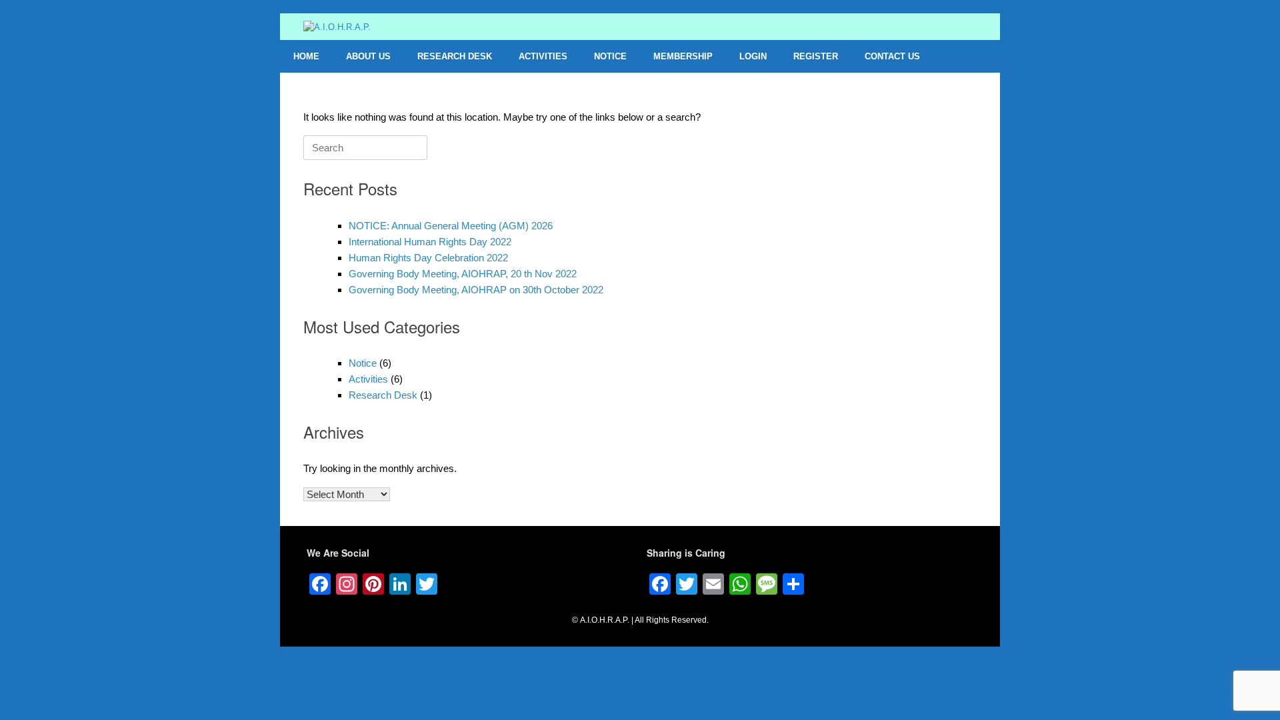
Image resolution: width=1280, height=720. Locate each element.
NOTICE (610, 56)
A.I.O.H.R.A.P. (604, 620)
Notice (363, 363)
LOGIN (753, 56)
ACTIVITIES (543, 56)
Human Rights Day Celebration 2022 (428, 257)
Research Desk (383, 395)
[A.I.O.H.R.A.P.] (337, 26)
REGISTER (815, 56)
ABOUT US (368, 56)
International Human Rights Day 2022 (430, 241)
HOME (306, 56)
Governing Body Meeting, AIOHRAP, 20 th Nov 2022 (463, 273)
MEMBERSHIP (683, 56)
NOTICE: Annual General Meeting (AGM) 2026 (451, 225)
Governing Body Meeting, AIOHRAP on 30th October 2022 (476, 289)
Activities (368, 379)
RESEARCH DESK (454, 56)
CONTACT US (892, 56)
